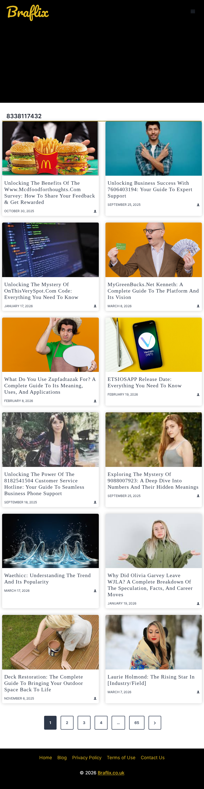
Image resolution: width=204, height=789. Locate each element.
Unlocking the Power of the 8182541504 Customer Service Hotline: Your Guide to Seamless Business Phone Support (44, 483)
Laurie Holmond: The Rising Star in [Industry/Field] (151, 680)
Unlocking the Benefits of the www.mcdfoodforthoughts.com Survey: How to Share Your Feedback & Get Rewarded (49, 192)
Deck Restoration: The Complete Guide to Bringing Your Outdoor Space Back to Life (43, 683)
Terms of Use (121, 757)
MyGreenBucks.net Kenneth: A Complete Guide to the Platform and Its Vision (153, 290)
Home (45, 757)
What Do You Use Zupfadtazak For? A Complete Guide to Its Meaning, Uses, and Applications (50, 385)
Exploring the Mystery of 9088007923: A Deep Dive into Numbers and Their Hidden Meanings (153, 480)
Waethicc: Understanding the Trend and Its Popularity (47, 578)
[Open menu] (193, 11)
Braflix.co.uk (111, 772)
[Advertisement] (102, 63)
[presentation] (50, 148)
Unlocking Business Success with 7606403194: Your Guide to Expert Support (150, 189)
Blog (62, 757)
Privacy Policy (86, 757)
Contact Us (153, 757)
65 (136, 722)
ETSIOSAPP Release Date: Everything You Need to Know (145, 382)
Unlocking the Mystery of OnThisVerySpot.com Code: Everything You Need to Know (41, 290)
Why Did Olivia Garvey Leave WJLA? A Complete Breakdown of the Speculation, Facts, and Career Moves (150, 584)
